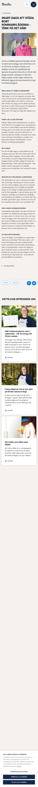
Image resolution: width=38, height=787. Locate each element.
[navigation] (6, 4)
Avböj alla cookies (19, 777)
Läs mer (19, 766)
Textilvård (15, 282)
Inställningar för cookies (19, 771)
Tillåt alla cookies (19, 782)
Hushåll (5, 282)
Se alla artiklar (9, 266)
